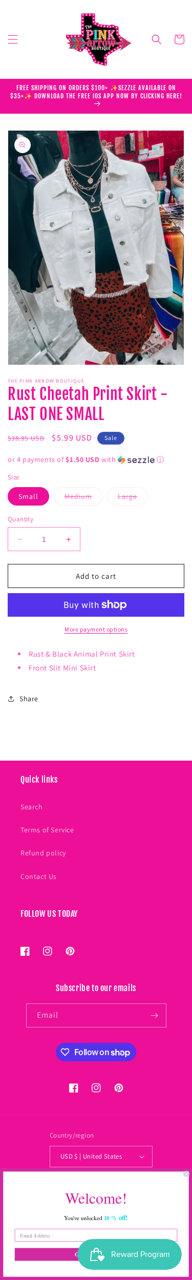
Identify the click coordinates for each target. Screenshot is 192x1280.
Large (133, 498)
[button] (13, 39)
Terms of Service (47, 829)
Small (28, 496)
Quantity (20, 519)
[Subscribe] (154, 1015)
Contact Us (38, 876)
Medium (84, 498)
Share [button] (28, 698)
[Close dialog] (186, 1174)
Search (31, 806)
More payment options (96, 629)
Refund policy (43, 852)
